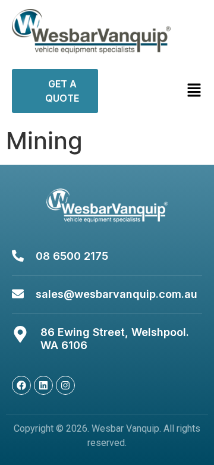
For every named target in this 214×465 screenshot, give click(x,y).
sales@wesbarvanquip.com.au (116, 294)
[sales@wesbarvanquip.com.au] (18, 294)
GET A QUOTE (62, 91)
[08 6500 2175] (18, 256)
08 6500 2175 (72, 256)
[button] (176, 90)
